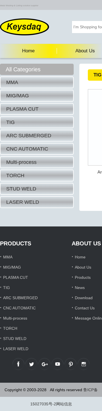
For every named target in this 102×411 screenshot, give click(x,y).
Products (83, 277)
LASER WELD (22, 202)
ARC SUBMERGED (28, 135)
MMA (12, 82)
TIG (10, 122)
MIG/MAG (17, 96)
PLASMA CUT (22, 109)
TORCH (15, 175)
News (80, 287)
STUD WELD (21, 189)
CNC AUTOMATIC (27, 149)
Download (84, 298)
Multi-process (21, 162)
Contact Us (85, 308)
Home (28, 50)
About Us (83, 267)
